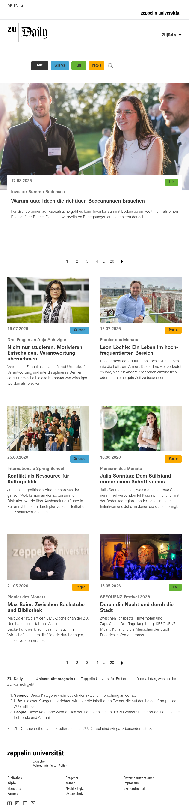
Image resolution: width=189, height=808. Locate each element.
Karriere (12, 794)
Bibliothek (14, 778)
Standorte (14, 789)
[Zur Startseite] (161, 15)
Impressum (132, 783)
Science (60, 65)
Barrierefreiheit (134, 789)
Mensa (70, 783)
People (96, 65)
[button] (9, 803)
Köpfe (11, 783)
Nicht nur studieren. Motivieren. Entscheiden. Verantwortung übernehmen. (45, 353)
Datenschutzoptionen (139, 778)
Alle (40, 65)
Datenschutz (74, 794)
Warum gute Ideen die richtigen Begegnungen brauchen (78, 201)
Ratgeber (71, 778)
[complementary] (22, 5)
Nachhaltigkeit (75, 789)
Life (79, 65)
